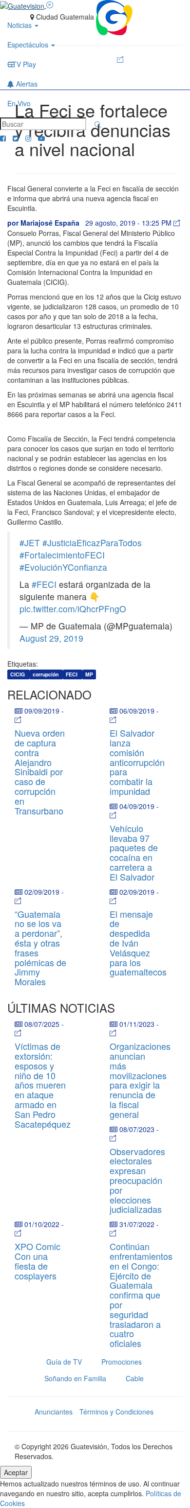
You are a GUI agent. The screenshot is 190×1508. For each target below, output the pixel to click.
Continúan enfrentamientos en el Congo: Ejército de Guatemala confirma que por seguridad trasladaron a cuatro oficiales (141, 1294)
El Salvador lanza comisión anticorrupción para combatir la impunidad (137, 761)
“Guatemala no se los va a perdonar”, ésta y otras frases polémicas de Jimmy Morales (40, 947)
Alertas (26, 84)
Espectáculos (28, 44)
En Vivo (19, 103)
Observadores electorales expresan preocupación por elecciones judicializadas (137, 1180)
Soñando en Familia (75, 1378)
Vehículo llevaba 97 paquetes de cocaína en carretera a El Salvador (134, 852)
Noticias (20, 25)
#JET (29, 542)
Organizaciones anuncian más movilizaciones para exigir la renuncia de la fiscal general (140, 1080)
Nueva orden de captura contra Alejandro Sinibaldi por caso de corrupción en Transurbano (40, 771)
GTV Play (21, 64)
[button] (98, 124)
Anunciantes (54, 1411)
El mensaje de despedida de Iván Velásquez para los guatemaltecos (138, 942)
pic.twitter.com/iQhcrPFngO (72, 609)
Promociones (121, 1362)
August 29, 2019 (51, 638)
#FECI (44, 584)
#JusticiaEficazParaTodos (92, 542)
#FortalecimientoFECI (62, 555)
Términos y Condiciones (116, 1411)
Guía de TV (64, 1362)
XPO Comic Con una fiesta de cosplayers (37, 1260)
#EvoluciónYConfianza (63, 567)
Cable (135, 1378)
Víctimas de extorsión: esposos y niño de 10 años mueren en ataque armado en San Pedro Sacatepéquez (43, 1085)
